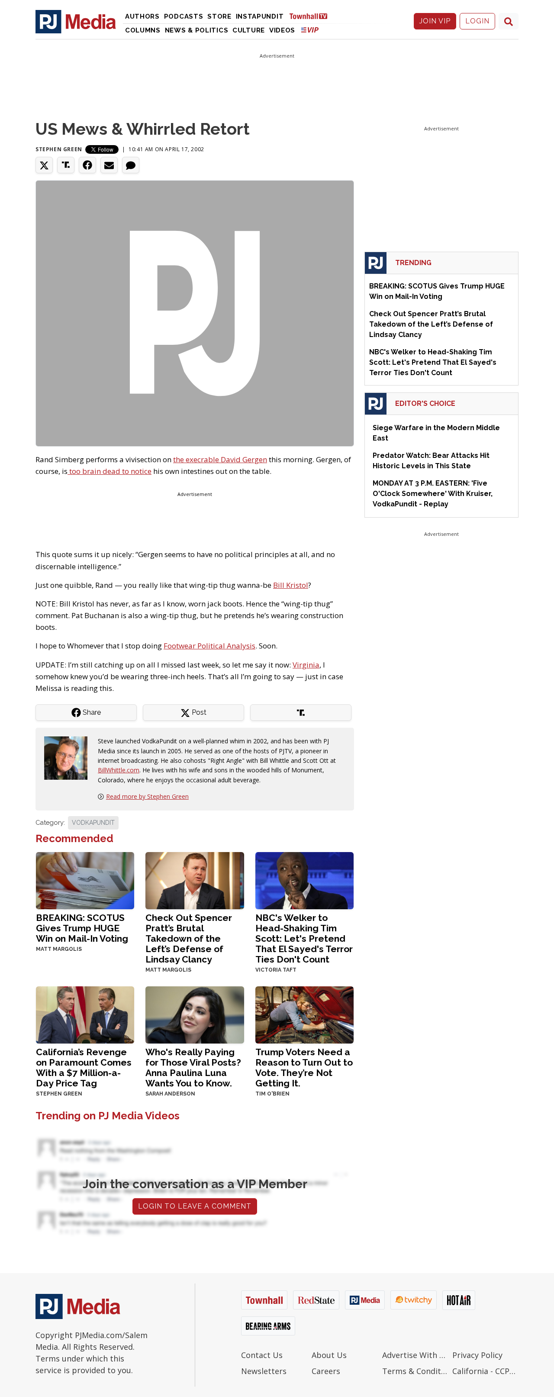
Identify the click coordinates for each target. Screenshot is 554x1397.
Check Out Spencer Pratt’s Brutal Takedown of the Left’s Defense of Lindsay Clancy (188, 938)
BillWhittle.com (118, 770)
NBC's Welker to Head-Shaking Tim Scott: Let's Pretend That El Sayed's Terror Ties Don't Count (304, 938)
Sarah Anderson (170, 1094)
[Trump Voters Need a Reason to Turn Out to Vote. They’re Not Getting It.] (304, 1014)
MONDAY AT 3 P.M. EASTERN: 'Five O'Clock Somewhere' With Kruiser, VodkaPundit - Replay (433, 493)
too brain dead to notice (109, 471)
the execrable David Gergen (220, 459)
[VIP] (310, 30)
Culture (248, 30)
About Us (329, 1355)
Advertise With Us (415, 1355)
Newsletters (264, 1371)
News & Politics (197, 30)
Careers (326, 1371)
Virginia (306, 665)
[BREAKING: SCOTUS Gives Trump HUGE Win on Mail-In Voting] (85, 880)
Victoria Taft (275, 970)
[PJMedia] (75, 21)
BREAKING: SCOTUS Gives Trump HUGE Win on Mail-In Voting (82, 928)
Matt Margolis (59, 949)
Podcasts (183, 16)
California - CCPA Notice (485, 1371)
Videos (282, 30)
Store (219, 16)
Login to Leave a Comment (194, 1206)
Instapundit (260, 16)
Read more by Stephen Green (147, 796)
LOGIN (477, 21)
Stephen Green (58, 149)
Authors (142, 16)
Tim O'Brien (272, 1094)
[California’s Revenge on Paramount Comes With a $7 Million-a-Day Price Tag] (85, 1014)
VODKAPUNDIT (93, 822)
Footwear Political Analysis (209, 646)
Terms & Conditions (415, 1371)
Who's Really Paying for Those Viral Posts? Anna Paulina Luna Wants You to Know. (193, 1068)
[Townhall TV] (311, 16)
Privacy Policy (477, 1355)
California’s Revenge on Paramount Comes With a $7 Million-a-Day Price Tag (84, 1068)
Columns (143, 30)
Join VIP (435, 21)
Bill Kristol (290, 585)
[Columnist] (69, 757)
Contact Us (262, 1355)
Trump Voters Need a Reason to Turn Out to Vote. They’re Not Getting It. (304, 1068)
